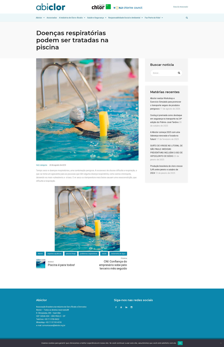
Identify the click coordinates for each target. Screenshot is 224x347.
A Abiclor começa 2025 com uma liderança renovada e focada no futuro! (165, 136)
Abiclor (39, 18)
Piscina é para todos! (61, 265)
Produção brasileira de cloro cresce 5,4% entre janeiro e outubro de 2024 (166, 169)
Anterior (51, 262)
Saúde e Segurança (95, 18)
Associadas (52, 18)
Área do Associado (180, 7)
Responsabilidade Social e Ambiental (124, 18)
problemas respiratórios (88, 254)
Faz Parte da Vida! (152, 18)
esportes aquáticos (54, 254)
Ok (180, 343)
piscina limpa (71, 254)
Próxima (124, 258)
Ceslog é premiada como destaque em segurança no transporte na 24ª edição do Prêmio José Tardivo (166, 119)
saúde (104, 254)
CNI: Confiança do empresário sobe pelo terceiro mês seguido (113, 265)
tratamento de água (118, 254)
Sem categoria (41, 165)
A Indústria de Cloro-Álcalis (71, 18)
